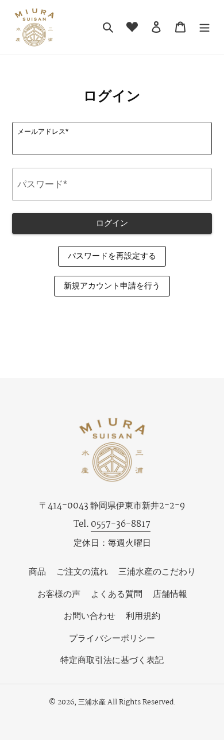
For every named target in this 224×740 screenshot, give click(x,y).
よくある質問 (116, 594)
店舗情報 (170, 594)
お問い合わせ (89, 616)
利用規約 (143, 616)
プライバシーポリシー (112, 638)
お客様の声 (58, 594)
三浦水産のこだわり (157, 572)
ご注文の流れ (82, 572)
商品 (37, 572)
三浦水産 (92, 702)
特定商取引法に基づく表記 (112, 660)
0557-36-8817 (120, 524)
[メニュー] (204, 27)
